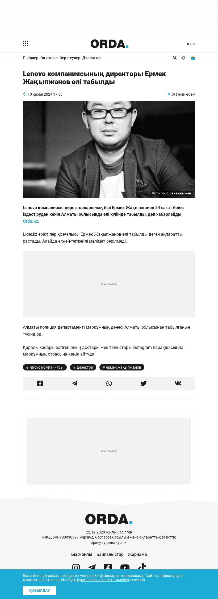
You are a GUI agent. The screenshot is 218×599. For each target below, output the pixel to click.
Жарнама (137, 554)
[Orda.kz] (108, 527)
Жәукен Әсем (183, 94)
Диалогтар (92, 58)
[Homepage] (109, 43)
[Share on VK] (178, 383)
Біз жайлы (81, 554)
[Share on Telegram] (74, 383)
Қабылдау (39, 590)
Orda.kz (30, 221)
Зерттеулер (70, 58)
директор (85, 367)
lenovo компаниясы (47, 367)
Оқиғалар (49, 58)
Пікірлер (30, 58)
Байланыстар (110, 554)
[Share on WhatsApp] (109, 383)
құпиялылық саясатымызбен (103, 580)
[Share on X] (143, 383)
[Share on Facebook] (40, 383)
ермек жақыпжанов (123, 367)
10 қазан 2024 (40, 94)
